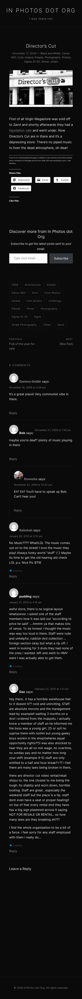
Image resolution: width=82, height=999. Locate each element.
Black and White (50, 53)
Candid (51, 284)
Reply (13, 413)
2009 (15, 284)
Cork (20, 57)
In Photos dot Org (41, 10)
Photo (30, 308)
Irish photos (34, 300)
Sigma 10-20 (32, 61)
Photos (66, 57)
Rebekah (25, 530)
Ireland (29, 57)
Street (45, 61)
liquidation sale (20, 130)
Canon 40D (19, 292)
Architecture (33, 284)
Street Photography (24, 324)
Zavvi (60, 324)
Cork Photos (52, 292)
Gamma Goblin (30, 381)
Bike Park (66, 344)
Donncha (30, 479)
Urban (54, 61)
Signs (37, 316)
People (39, 57)
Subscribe (61, 258)
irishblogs (55, 300)
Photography (52, 57)
